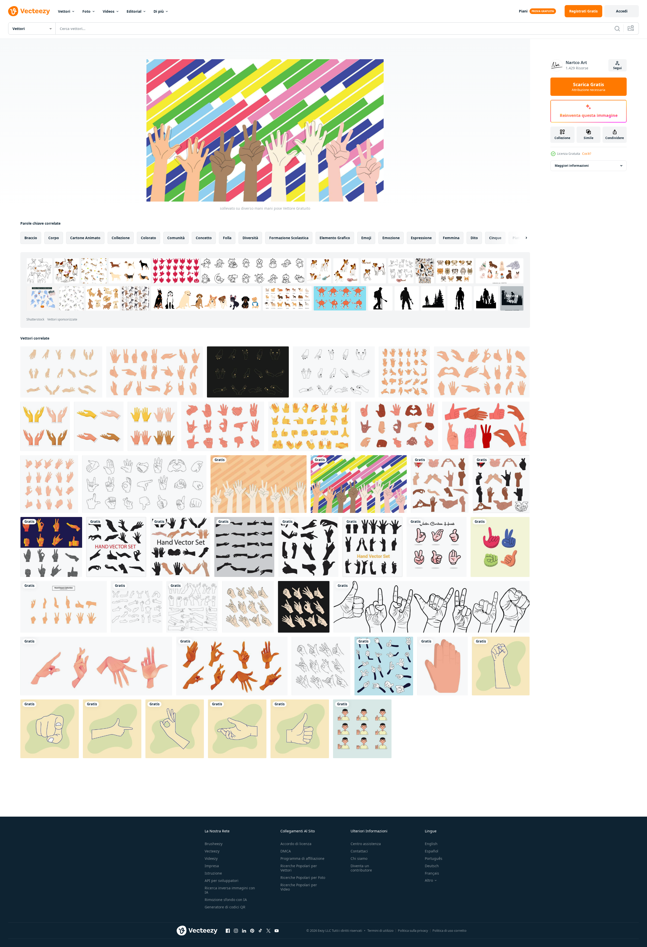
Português (433, 858)
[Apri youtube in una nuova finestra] (277, 930)
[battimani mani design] (442, 666)
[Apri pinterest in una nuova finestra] (252, 930)
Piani (523, 11)
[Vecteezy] (29, 11)
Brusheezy (213, 843)
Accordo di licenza (295, 843)
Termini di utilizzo (380, 930)
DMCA (285, 851)
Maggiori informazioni (572, 165)
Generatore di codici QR (225, 907)
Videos (108, 11)
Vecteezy (212, 851)
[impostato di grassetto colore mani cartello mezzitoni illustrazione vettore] (500, 547)
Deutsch (432, 865)
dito (474, 237)
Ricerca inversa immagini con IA (230, 890)
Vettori (64, 11)
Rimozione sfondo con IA (226, 899)
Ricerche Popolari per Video (298, 887)
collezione (121, 237)
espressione (421, 237)
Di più (159, 11)
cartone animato (85, 237)
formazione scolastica (288, 237)
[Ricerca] (617, 28)
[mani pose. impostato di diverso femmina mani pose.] (61, 372)
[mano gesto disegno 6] (49, 728)
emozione (391, 237)
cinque (495, 237)
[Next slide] (522, 238)
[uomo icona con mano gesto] (362, 728)
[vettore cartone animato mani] (437, 547)
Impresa (212, 865)
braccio (30, 237)
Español (431, 851)
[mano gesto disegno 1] (299, 728)
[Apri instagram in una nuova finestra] (236, 930)
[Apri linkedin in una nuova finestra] (244, 930)
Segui (617, 68)
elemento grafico (335, 237)
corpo (53, 237)
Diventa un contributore (361, 868)
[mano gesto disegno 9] (237, 728)
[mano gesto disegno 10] (112, 728)
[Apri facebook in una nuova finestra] (228, 930)
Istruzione (213, 873)
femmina (451, 237)
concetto (204, 237)
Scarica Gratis (588, 86)
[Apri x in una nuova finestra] (268, 930)
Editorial (134, 11)
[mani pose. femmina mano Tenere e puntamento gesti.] (404, 372)
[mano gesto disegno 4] (501, 666)
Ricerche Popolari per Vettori (298, 868)
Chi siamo (359, 858)
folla (227, 237)
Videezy (211, 858)
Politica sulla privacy (413, 930)
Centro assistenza (366, 843)
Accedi (621, 11)
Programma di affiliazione (302, 858)
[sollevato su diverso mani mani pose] (359, 484)
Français (432, 873)
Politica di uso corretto (449, 930)
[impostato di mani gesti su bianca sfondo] (45, 426)
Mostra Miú (512, 298)
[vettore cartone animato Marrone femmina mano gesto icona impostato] (232, 666)
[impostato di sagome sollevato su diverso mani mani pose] (258, 484)
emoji (366, 237)
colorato (148, 237)
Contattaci (359, 851)
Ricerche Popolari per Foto (302, 877)
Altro (429, 880)
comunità (176, 237)
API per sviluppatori (221, 880)
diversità (250, 237)
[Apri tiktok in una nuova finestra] (260, 930)
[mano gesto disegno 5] (174, 728)
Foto (86, 11)
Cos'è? (586, 153)
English (431, 843)
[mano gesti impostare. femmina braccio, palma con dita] (96, 666)
